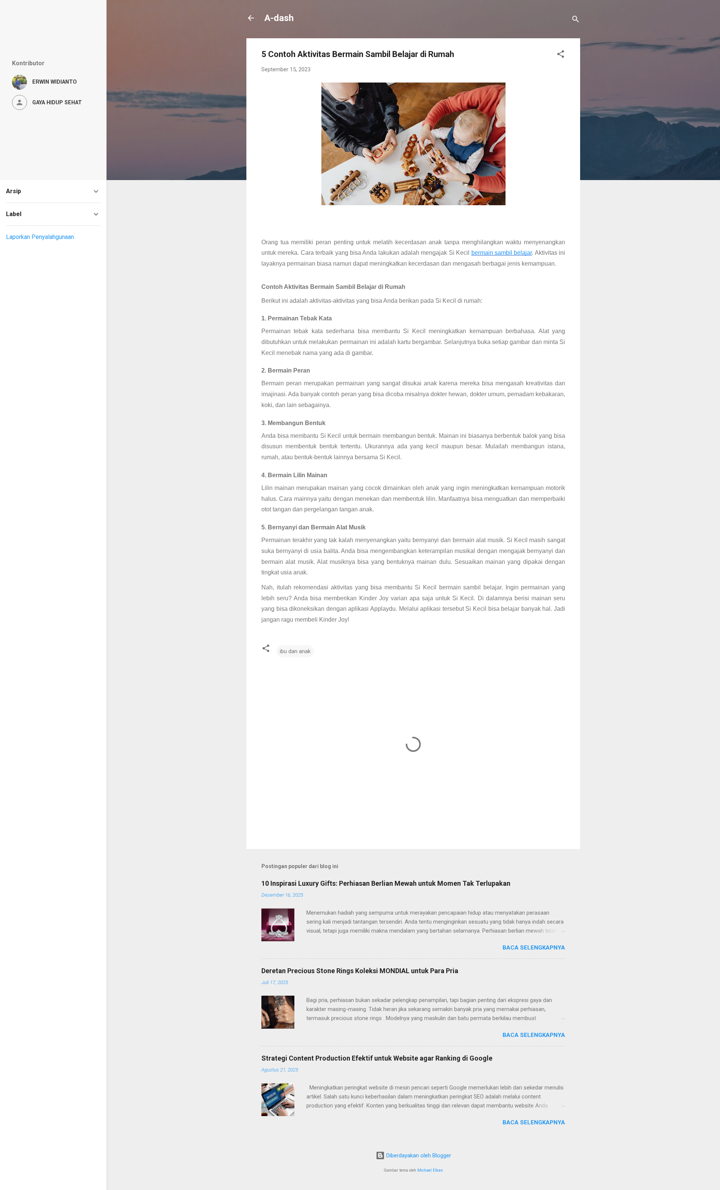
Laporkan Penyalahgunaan (40, 236)
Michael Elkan (430, 1170)
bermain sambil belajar (501, 252)
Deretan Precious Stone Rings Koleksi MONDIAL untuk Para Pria (359, 971)
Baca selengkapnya (533, 947)
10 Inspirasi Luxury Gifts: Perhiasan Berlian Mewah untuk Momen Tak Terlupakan (385, 883)
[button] (560, 55)
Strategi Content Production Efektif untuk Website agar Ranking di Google (376, 1058)
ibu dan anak (295, 651)
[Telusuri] (575, 20)
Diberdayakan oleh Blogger (418, 1155)
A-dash (279, 18)
